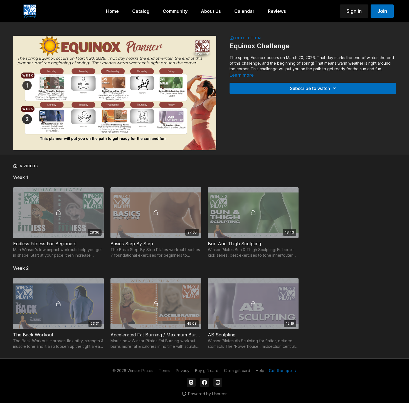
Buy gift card (206, 370)
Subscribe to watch (310, 88)
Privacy (182, 370)
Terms (164, 370)
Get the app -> (283, 370)
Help (260, 370)
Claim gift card (237, 370)
